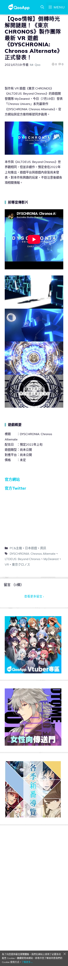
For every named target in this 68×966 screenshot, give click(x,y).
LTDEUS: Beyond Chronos (22, 559)
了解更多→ (27, 962)
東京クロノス (21, 564)
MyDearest (51, 559)
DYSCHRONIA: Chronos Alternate (33, 553)
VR (7, 564)
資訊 (43, 548)
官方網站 (12, 479)
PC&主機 (16, 548)
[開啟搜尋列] (42, 7)
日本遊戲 (31, 548)
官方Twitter (15, 488)
